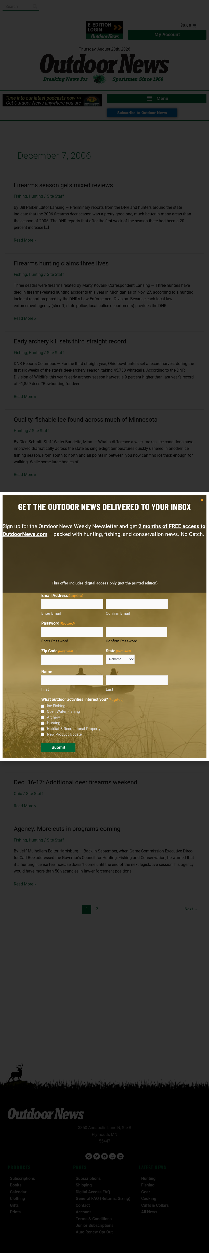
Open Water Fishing (63, 711)
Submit (58, 747)
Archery (53, 717)
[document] (104, 626)
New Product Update (64, 734)
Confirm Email (118, 613)
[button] (202, 500)
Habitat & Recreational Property (73, 728)
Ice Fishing (56, 706)
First (45, 689)
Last (109, 689)
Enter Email (51, 613)
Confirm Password (121, 641)
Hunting (53, 723)
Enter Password (54, 641)
